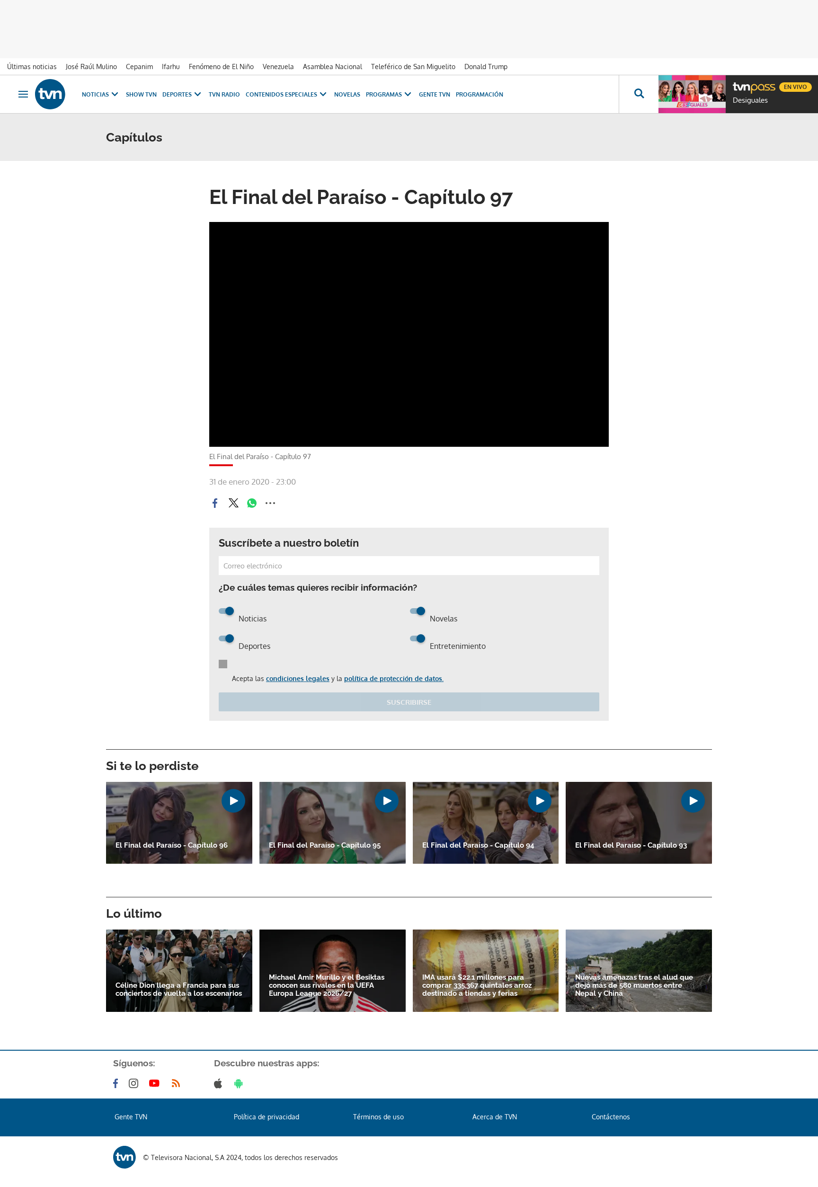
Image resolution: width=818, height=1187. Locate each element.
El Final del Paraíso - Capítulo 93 (631, 846)
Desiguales (750, 100)
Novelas (347, 94)
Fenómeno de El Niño (221, 66)
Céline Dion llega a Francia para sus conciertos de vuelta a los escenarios (179, 990)
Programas (384, 94)
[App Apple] (220, 1083)
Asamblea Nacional (332, 66)
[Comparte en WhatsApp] (251, 503)
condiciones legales (297, 678)
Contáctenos (611, 1117)
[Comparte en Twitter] (233, 503)
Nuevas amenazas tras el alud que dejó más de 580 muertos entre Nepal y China (634, 986)
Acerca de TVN (494, 1117)
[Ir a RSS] (178, 1083)
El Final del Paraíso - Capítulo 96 (172, 846)
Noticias (95, 94)
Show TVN (141, 94)
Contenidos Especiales (281, 94)
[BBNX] (124, 1157)
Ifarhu (171, 66)
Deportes (177, 94)
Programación (479, 94)
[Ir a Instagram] (135, 1083)
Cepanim (139, 66)
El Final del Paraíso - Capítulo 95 (325, 846)
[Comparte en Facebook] (214, 503)
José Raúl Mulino (91, 66)
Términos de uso (378, 1117)
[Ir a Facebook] (117, 1083)
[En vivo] (741, 83)
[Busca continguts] (638, 94)
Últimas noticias (32, 66)
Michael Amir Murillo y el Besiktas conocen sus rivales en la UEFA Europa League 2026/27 (326, 986)
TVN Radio (224, 94)
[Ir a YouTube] (156, 1083)
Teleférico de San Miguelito (413, 66)
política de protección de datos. (394, 678)
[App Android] (240, 1083)
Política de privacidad (266, 1117)
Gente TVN (434, 94)
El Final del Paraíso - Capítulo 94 (478, 846)
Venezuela (278, 66)
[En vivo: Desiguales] (692, 94)
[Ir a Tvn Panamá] (50, 94)
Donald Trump (485, 66)
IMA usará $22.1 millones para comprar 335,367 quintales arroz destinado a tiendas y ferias (477, 986)
